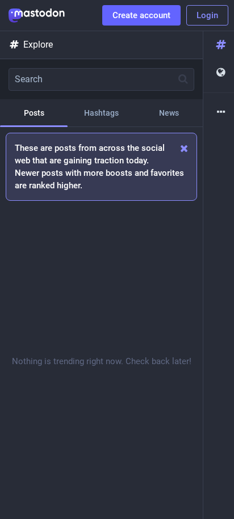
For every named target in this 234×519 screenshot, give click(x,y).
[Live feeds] (218, 73)
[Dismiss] (184, 148)
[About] (218, 112)
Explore (38, 44)
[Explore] (218, 45)
